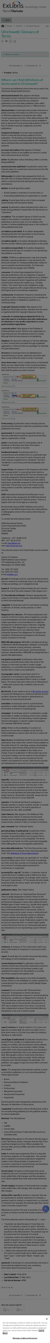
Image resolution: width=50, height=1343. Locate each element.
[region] (25, 1329)
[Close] (47, 1319)
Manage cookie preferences (25, 1338)
